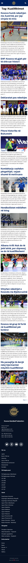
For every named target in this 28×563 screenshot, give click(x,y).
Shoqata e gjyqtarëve (7, 534)
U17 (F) (3, 489)
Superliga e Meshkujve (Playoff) (9, 498)
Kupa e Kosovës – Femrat (8, 520)
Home (3, 543)
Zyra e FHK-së (5, 460)
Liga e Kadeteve (5, 509)
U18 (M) (3, 487)
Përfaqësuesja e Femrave (8, 476)
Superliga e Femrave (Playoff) (9, 500)
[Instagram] (21, 444)
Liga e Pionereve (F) (6, 518)
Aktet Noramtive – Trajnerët (8, 531)
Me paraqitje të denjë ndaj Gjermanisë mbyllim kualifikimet (12, 365)
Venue (3, 549)
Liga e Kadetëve (5, 507)
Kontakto (3, 467)
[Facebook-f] (12, 444)
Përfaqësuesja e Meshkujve (8, 474)
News (2, 545)
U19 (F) (3, 485)
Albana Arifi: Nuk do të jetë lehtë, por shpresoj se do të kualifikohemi (13, 248)
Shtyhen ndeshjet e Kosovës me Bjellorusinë (14, 290)
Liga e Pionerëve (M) (6, 516)
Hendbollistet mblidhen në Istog (13, 209)
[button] (2, 3)
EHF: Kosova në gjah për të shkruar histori (13, 60)
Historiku (3, 458)
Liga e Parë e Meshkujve (7, 503)
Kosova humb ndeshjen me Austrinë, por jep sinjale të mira (13, 16)
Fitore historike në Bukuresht (11, 132)
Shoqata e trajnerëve (7, 529)
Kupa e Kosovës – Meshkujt (8, 522)
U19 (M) (3, 482)
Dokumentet (4, 465)
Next (25, 400)
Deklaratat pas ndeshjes (14, 97)
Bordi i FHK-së (5, 456)
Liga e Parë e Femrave (7, 505)
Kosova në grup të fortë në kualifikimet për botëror (13, 327)
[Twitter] (7, 444)
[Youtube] (16, 444)
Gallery (3, 551)
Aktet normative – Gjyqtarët (8, 536)
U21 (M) (3, 478)
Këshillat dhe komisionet (7, 462)
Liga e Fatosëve (5, 511)
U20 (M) (3, 480)
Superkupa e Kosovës (7, 496)
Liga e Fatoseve (5, 513)
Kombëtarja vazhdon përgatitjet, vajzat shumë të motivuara (12, 171)
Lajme (3, 454)
